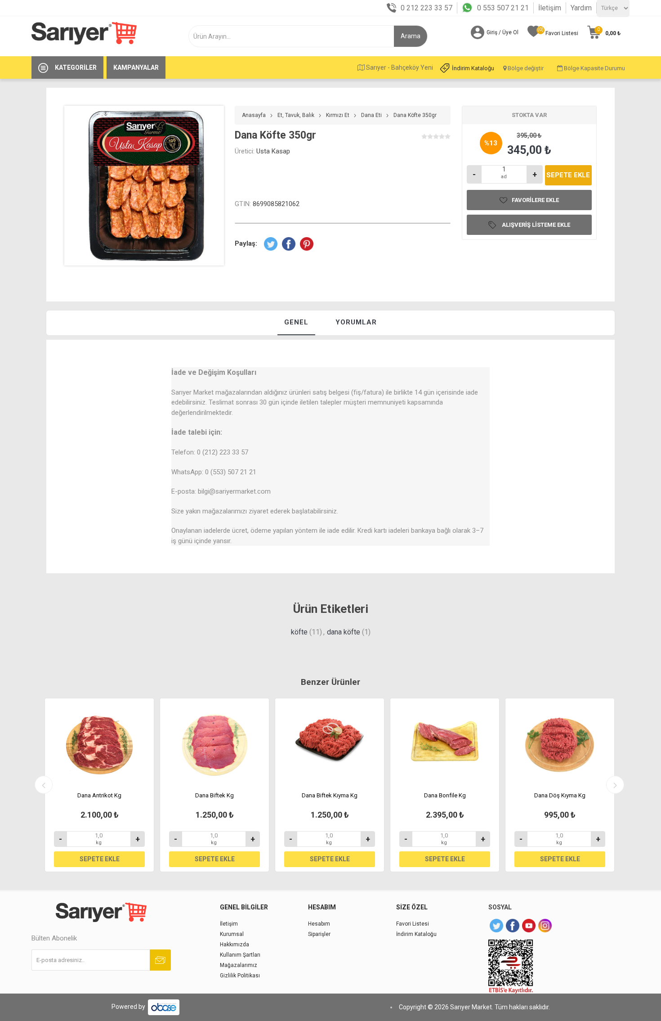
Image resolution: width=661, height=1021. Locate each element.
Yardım (581, 8)
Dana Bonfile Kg (445, 795)
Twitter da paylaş (270, 244)
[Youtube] (529, 925)
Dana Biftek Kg (214, 795)
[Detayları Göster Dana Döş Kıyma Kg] (559, 742)
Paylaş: (246, 243)
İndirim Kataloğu (473, 68)
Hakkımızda (234, 944)
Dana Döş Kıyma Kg (559, 795)
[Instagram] (545, 925)
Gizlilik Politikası (240, 975)
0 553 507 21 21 (503, 8)
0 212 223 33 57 (426, 8)
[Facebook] (512, 925)
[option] (99, 785)
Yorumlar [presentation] (356, 322)
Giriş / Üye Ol (502, 32)
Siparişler (319, 934)
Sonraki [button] (615, 785)
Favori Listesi (412, 924)
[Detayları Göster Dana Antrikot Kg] (99, 742)
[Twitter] (496, 925)
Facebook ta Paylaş (288, 244)
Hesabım (319, 924)
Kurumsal (232, 934)
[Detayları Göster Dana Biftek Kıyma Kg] (329, 742)
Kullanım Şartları (240, 955)
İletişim (549, 8)
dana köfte (343, 632)
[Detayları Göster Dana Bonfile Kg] (444, 742)
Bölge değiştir (525, 68)
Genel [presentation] (296, 322)
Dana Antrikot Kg (99, 795)
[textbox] (296, 36)
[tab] (296, 322)
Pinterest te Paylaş (306, 244)
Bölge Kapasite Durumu (594, 68)
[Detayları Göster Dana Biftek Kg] (214, 742)
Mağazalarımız (238, 965)
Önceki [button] (44, 785)
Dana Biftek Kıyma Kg (329, 795)
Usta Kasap (273, 151)
